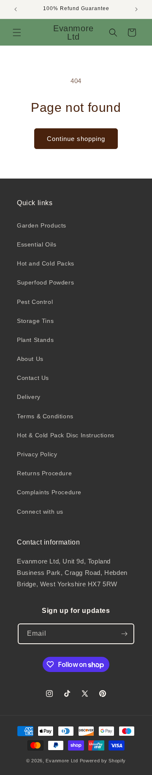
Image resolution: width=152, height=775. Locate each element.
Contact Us (33, 377)
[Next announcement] (136, 9)
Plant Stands (35, 339)
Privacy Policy (37, 454)
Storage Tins (35, 320)
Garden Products (41, 225)
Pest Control (35, 301)
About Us (30, 358)
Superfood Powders (45, 282)
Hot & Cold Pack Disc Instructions (65, 435)
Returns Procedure (44, 473)
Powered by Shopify (103, 760)
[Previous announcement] (15, 9)
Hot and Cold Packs (45, 263)
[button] (17, 32)
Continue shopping (76, 138)
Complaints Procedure (49, 492)
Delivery (29, 396)
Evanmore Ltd (62, 760)
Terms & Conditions (45, 416)
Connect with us (40, 511)
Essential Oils (36, 244)
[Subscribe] (124, 633)
